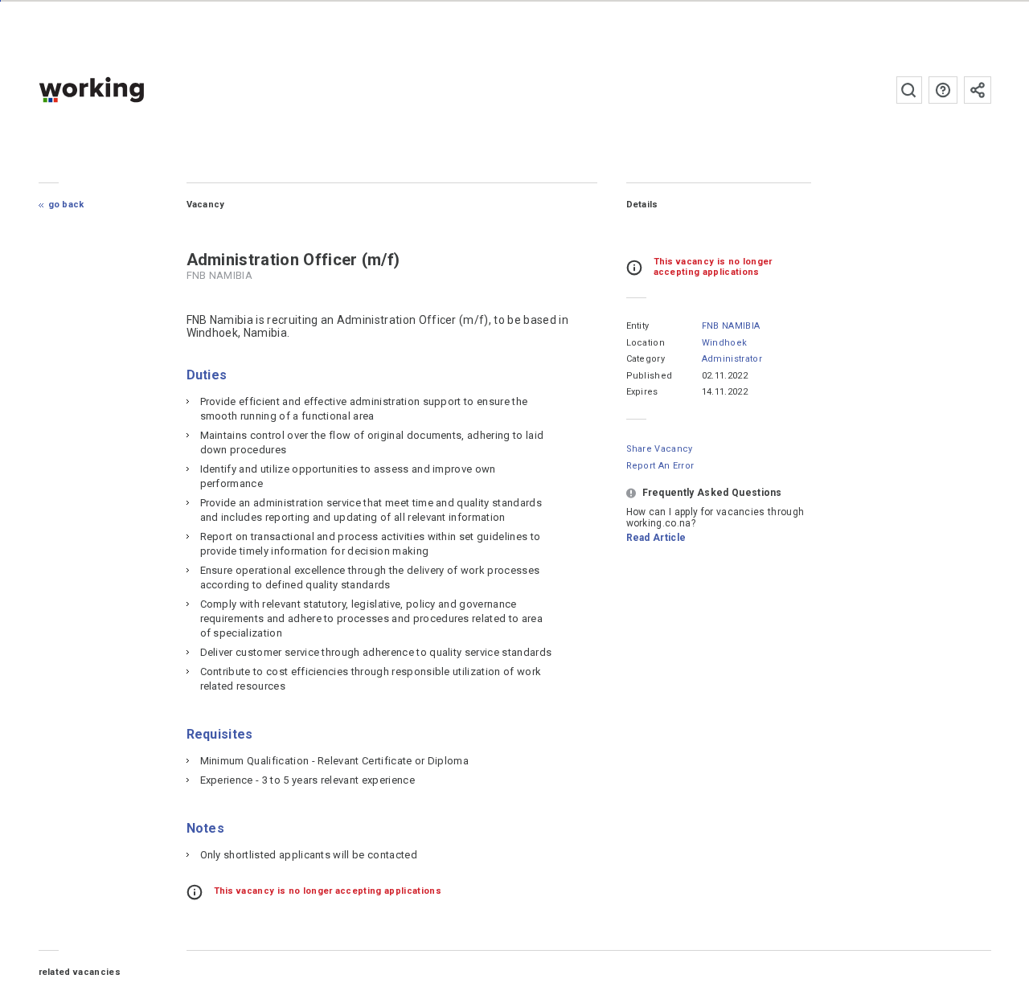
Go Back (66, 204)
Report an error (660, 466)
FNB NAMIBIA (731, 326)
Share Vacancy (659, 449)
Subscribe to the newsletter (977, 90)
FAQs (943, 90)
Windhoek (725, 343)
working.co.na (123, 89)
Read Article (656, 537)
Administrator (732, 359)
